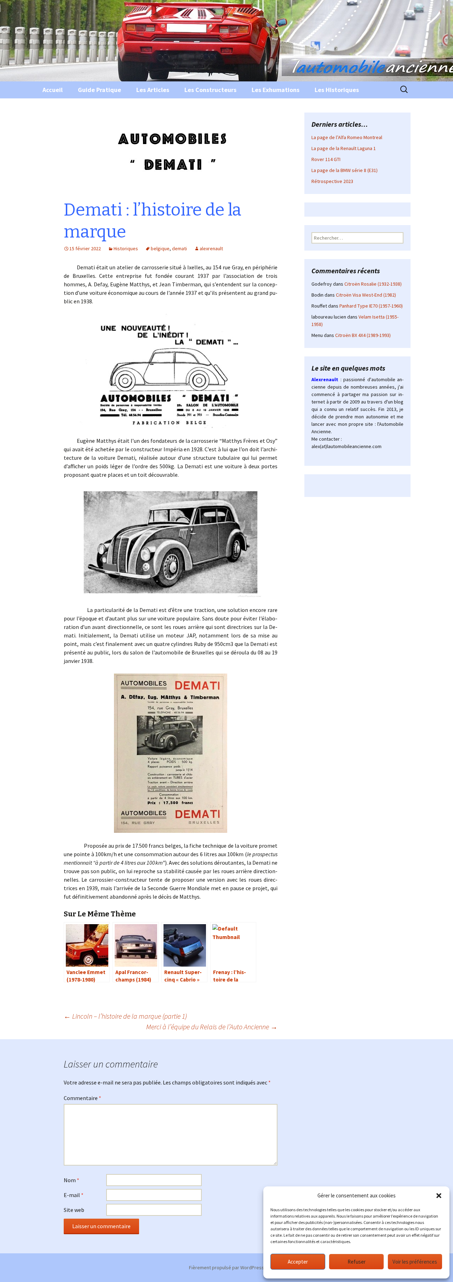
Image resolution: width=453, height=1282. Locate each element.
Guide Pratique (99, 90)
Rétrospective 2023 (332, 181)
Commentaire (82, 1097)
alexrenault (211, 248)
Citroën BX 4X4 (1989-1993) (363, 335)
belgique (160, 248)
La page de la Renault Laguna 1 (343, 148)
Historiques (126, 248)
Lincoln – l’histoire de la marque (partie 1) (125, 1016)
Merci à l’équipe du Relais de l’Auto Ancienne (211, 1026)
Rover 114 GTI (325, 159)
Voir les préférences (414, 1261)
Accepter (298, 1261)
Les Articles (152, 90)
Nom (71, 1180)
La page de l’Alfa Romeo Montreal (346, 137)
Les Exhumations (275, 90)
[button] (438, 1195)
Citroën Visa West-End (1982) (366, 295)
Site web (74, 1209)
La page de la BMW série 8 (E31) (344, 170)
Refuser (357, 1261)
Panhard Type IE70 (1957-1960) (371, 306)
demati (179, 248)
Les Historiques (337, 90)
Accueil (52, 90)
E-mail (74, 1194)
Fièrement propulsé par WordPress (226, 1267)
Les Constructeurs (210, 90)
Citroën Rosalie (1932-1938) (373, 284)
